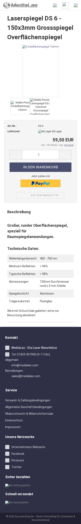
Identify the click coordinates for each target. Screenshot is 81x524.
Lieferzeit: (13, 131)
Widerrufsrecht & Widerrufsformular (29, 413)
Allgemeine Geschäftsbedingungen (28, 407)
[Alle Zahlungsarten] (40, 485)
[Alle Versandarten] (40, 502)
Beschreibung (19, 212)
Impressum (13, 427)
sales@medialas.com (25, 376)
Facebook (17, 453)
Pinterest (17, 460)
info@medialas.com (24, 365)
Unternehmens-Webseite (28, 447)
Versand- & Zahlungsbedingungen (27, 400)
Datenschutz (14, 420)
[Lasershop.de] (19, 5)
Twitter (16, 467)
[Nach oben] (73, 518)
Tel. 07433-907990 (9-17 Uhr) (30, 354)
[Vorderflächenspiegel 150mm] (40, 70)
